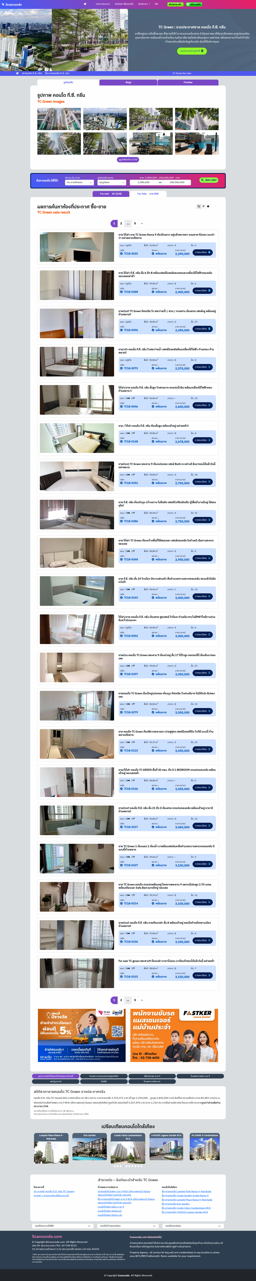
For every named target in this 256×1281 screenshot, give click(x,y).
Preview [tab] (188, 82)
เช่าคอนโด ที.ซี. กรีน (32, 73)
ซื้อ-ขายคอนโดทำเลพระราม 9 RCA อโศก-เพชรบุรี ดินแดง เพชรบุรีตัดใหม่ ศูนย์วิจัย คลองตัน (126, 1201)
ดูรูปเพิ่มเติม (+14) (128, 160)
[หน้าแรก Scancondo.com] (85, 4)
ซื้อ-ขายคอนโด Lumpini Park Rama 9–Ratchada (186, 1192)
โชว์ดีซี (104, 1081)
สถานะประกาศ (72, 178)
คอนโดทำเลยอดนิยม (110, 1226)
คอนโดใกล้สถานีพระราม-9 (111, 1207)
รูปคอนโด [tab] (68, 82)
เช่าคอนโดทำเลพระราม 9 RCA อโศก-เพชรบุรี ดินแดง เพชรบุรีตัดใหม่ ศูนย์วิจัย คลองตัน (124, 1193)
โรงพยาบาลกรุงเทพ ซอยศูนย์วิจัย (103, 1076)
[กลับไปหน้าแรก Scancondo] (17, 73)
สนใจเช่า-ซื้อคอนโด (124, 4)
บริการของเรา (103, 4)
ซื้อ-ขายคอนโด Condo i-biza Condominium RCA (186, 1208)
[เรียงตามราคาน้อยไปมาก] (199, 206)
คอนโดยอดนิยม (173, 1226)
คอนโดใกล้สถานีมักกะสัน (110, 1215)
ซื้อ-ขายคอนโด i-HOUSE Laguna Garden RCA (185, 1212)
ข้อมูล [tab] (128, 82)
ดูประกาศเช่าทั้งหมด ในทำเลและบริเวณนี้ (55, 1076)
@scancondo (48, 1246)
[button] (9, 40)
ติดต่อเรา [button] (143, 4)
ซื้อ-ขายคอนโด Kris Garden (175, 1204)
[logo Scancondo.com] (17, 4)
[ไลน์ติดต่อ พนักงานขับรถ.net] (195, 4)
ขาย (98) (148, 194)
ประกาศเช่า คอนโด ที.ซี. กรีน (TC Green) (54, 1192)
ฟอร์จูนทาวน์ (55, 1081)
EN (156, 4)
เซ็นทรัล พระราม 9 (152, 1076)
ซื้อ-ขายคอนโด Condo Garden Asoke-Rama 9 (185, 1196)
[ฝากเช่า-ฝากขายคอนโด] (175, 4)
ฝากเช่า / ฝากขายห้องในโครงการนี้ (51, 1196)
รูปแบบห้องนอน (105, 178)
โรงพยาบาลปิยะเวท (152, 1081)
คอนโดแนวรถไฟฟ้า (44, 1226)
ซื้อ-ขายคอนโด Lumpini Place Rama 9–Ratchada (187, 1200)
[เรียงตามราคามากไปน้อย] (203, 206)
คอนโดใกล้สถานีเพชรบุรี (110, 1211)
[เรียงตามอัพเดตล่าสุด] (208, 206)
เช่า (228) (111, 194)
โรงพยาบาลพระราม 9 (200, 1076)
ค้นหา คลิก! (211, 180)
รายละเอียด (201, 252)
